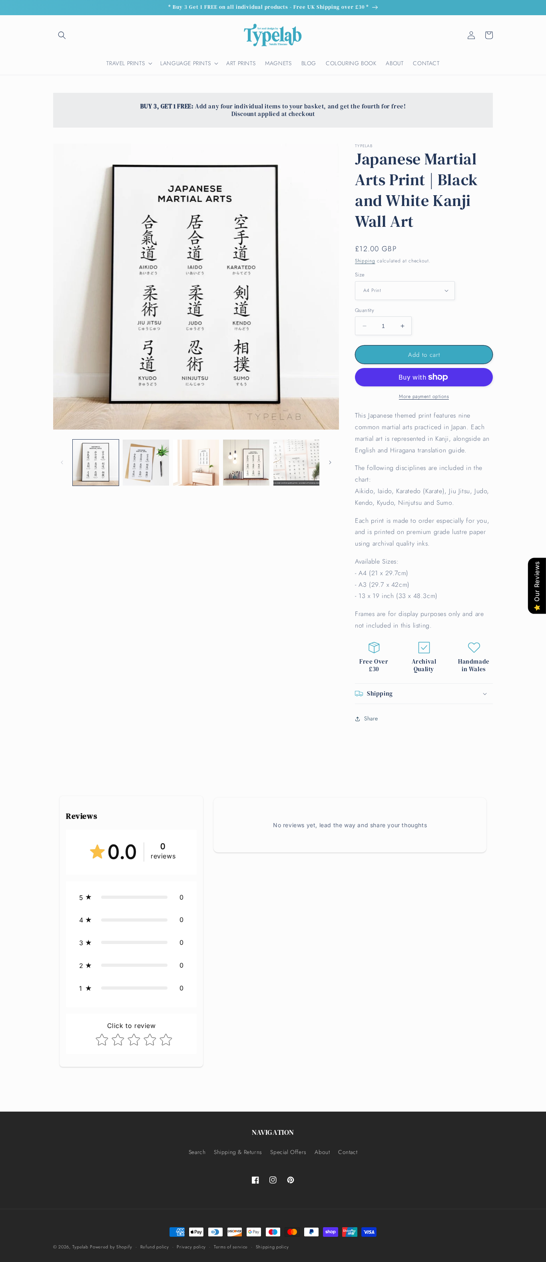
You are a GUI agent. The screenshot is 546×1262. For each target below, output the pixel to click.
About (322, 1152)
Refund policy (154, 1247)
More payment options (424, 396)
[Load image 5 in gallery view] (296, 463)
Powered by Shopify (111, 1247)
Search (197, 1152)
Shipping (365, 260)
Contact (347, 1152)
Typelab (80, 1247)
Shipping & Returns (238, 1152)
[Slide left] (62, 462)
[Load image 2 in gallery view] (146, 463)
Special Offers (288, 1152)
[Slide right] (330, 462)
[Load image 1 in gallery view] (96, 463)
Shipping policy (272, 1247)
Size (360, 274)
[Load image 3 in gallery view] (196, 463)
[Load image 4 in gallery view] (246, 463)
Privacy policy (191, 1247)
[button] (62, 35)
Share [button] (371, 718)
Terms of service (231, 1247)
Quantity (364, 310)
